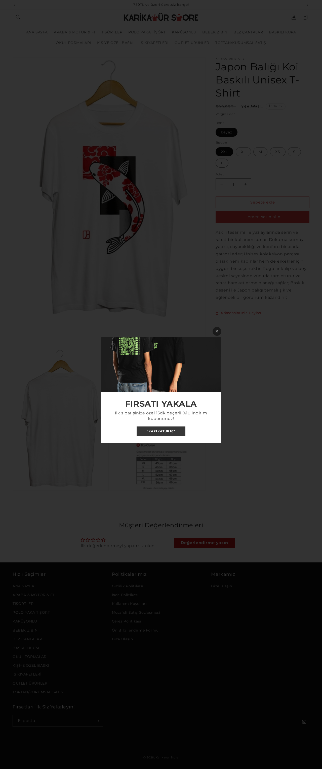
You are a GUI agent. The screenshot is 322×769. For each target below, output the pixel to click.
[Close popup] (217, 331)
